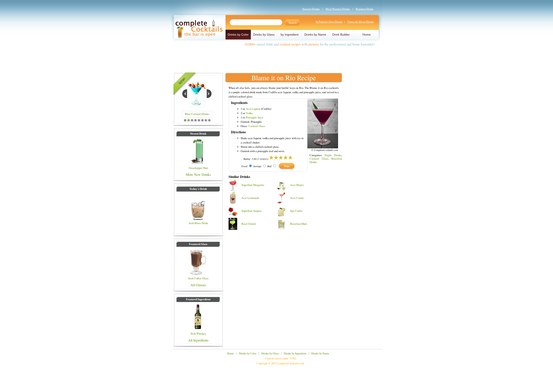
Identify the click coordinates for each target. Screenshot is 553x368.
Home (366, 34)
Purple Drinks (333, 155)
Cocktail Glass (256, 126)
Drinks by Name (315, 34)
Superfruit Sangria (252, 211)
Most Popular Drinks (338, 9)
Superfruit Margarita (253, 185)
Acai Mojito (297, 185)
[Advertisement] (276, 58)
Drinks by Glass (264, 34)
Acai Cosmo (297, 198)
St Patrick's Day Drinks (329, 22)
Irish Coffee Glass (198, 278)
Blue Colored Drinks (197, 114)
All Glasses (198, 285)
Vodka (249, 113)
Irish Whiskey (198, 333)
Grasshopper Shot (198, 168)
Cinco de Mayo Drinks (360, 22)
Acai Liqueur (253, 109)
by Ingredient (290, 34)
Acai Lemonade (250, 198)
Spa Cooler (296, 211)
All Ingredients (198, 340)
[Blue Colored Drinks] (197, 107)
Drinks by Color (238, 34)
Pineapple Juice (254, 117)
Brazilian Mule (298, 224)
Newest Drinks (311, 9)
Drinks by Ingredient (295, 353)
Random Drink (364, 9)
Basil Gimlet (249, 224)
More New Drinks (198, 174)
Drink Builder (341, 34)
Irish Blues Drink (198, 223)
